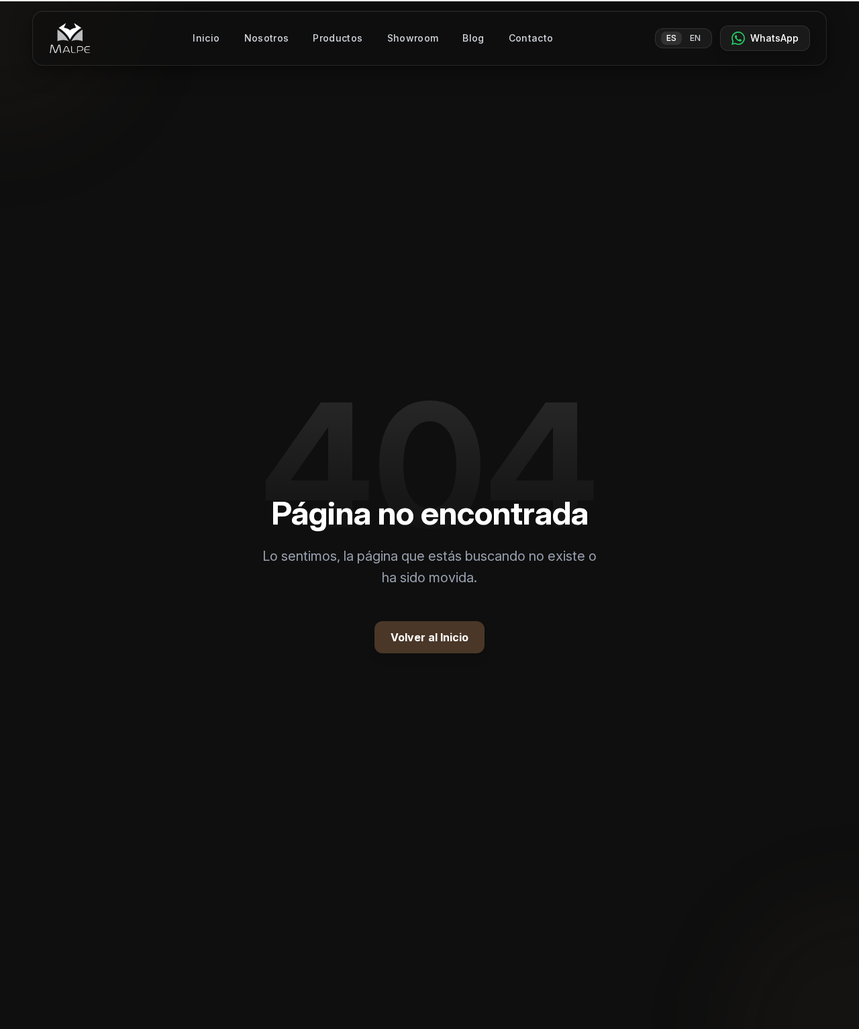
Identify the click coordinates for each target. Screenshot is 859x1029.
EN (695, 38)
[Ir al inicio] (70, 38)
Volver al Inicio (429, 637)
